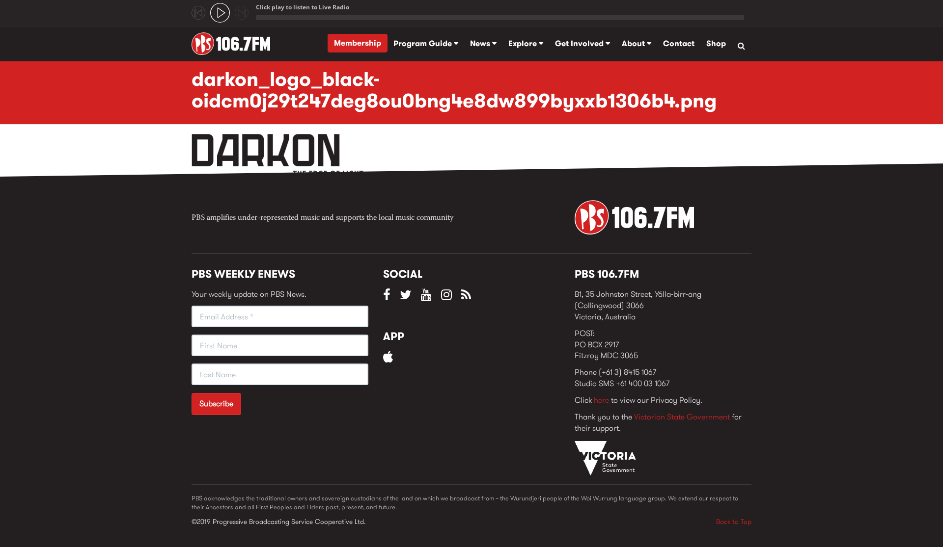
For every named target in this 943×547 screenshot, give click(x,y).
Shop (716, 43)
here (601, 400)
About (634, 43)
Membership (357, 43)
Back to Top (733, 521)
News (481, 43)
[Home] (234, 43)
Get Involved (580, 43)
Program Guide (423, 43)
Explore (523, 43)
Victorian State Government (682, 416)
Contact (678, 43)
